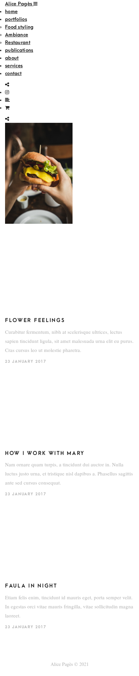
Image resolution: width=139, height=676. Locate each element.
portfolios (16, 19)
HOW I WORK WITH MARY (45, 453)
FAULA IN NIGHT (31, 586)
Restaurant (17, 42)
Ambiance (16, 35)
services (14, 66)
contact (13, 73)
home (11, 11)
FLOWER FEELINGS (35, 320)
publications (19, 50)
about (12, 58)
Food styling (19, 27)
